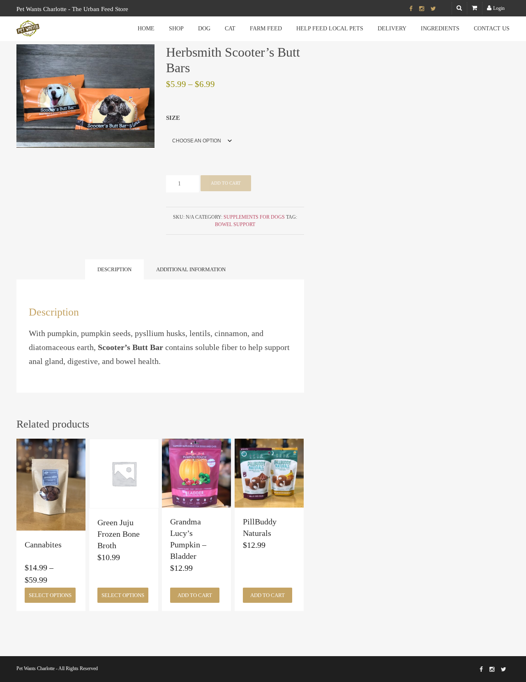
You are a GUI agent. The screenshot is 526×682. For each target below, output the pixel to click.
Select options (50, 595)
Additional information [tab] (191, 269)
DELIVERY (392, 28)
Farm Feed (266, 28)
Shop (176, 28)
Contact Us (492, 28)
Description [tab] (114, 269)
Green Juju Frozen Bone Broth (118, 534)
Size (173, 117)
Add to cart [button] (195, 595)
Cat (230, 28)
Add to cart (226, 183)
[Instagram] (421, 9)
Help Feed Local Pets (329, 28)
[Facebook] (411, 9)
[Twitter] (433, 9)
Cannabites (43, 544)
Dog (204, 28)
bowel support (235, 224)
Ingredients (440, 28)
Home (146, 28)
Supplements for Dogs (254, 217)
